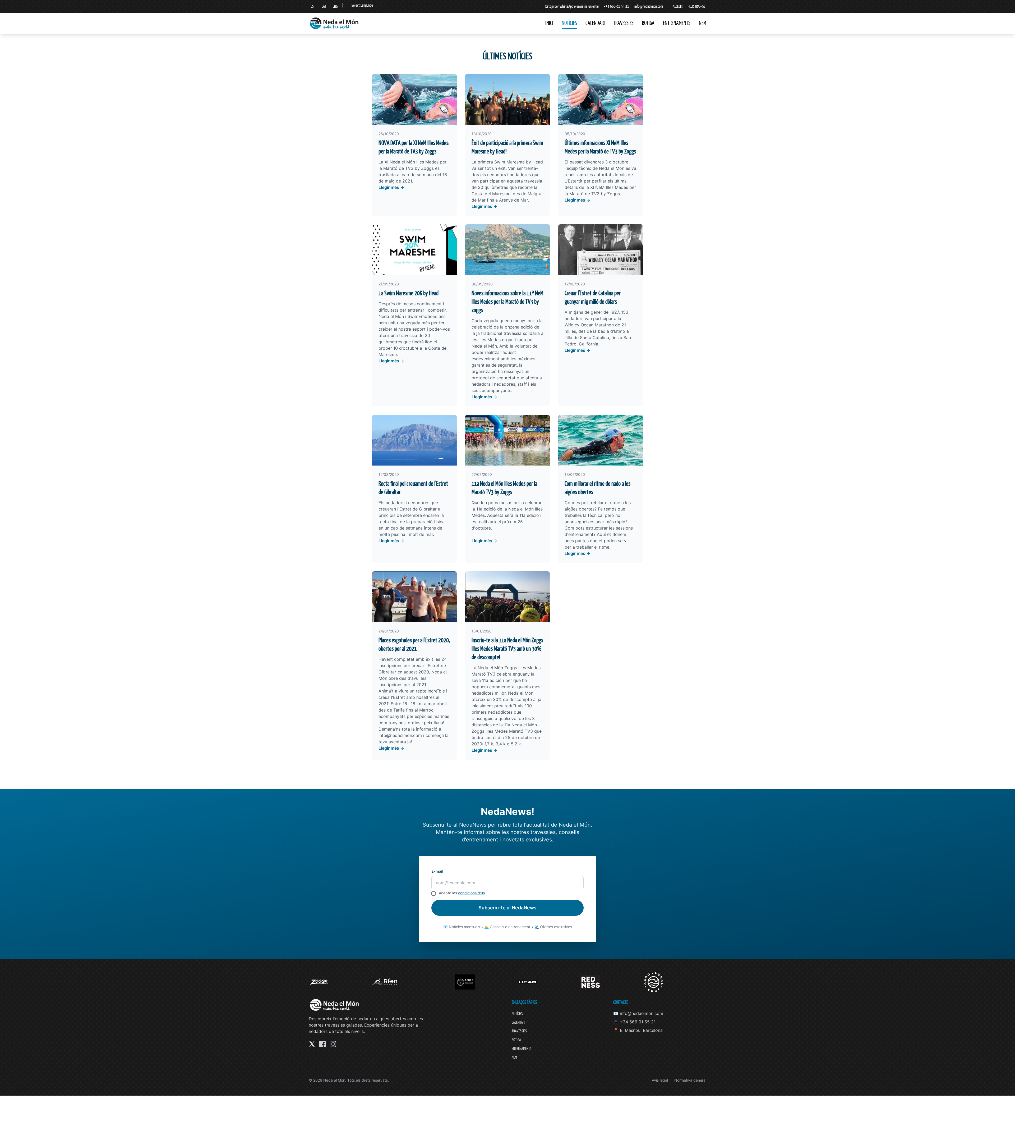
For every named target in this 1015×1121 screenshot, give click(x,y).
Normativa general (690, 1080)
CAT (324, 6)
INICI (549, 22)
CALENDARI (595, 22)
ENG (335, 6)
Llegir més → (391, 187)
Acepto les (462, 893)
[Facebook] (322, 1044)
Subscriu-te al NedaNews (507, 907)
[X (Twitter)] (312, 1044)
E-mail (437, 871)
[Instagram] (333, 1044)
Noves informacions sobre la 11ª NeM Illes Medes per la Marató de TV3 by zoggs (507, 301)
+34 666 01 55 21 (616, 6)
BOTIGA (648, 22)
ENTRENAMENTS (676, 22)
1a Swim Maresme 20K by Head (409, 293)
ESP (313, 6)
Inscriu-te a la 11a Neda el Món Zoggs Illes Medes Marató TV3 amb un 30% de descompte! (507, 648)
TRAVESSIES (623, 22)
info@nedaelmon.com (648, 6)
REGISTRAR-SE (696, 6)
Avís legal (660, 1080)
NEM (702, 22)
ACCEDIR (677, 6)
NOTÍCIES (569, 22)
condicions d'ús (471, 893)
